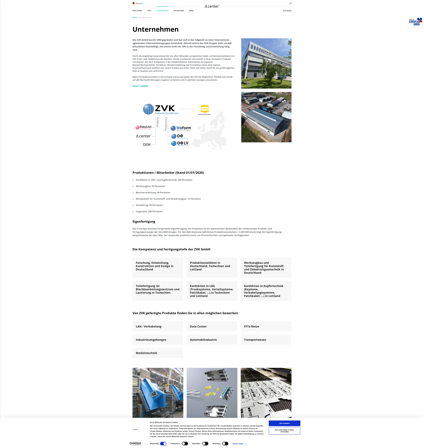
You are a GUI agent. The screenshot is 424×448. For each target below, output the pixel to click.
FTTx (149, 10)
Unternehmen (162, 10)
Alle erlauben (284, 423)
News (191, 10)
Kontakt (287, 10)
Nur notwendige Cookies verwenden (284, 431)
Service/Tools (178, 10)
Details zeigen (237, 444)
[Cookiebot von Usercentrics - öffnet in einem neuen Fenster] (135, 443)
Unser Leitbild (140, 85)
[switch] (185, 443)
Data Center (137, 10)
